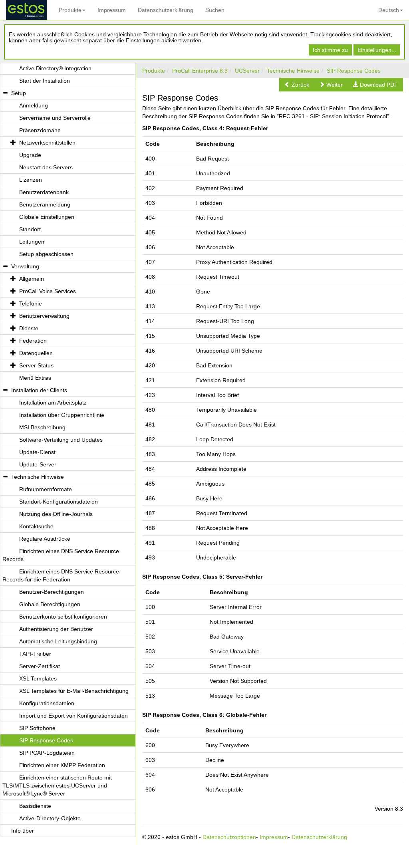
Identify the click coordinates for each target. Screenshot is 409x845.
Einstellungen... (376, 50)
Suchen (214, 10)
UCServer (247, 70)
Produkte (70, 10)
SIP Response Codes (354, 70)
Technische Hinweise (293, 70)
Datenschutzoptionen (229, 837)
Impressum (111, 10)
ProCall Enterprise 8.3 (200, 70)
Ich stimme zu (330, 50)
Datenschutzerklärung (165, 10)
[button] (296, 84)
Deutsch (388, 10)
